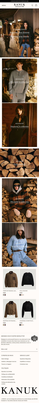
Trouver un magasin (6, 364)
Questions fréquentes (25, 359)
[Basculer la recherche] (32, 5)
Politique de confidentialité (8, 374)
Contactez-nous (24, 364)
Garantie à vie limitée (6, 371)
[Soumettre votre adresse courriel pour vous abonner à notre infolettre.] (37, 349)
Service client (25, 355)
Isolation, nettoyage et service (8, 361)
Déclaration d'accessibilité (7, 379)
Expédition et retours (25, 361)
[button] (3, 295)
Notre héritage (5, 359)
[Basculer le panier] (36, 5)
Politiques (5, 368)
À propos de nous (7, 355)
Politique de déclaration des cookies (8, 383)
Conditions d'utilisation (7, 377)
